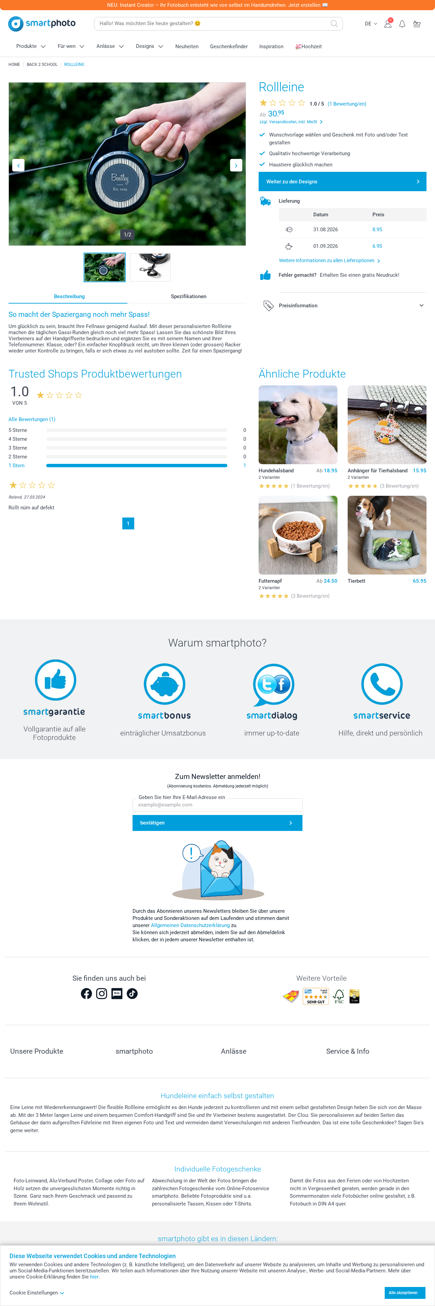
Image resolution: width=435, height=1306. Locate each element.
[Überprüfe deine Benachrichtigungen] (402, 23)
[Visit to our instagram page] (101, 993)
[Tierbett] (387, 535)
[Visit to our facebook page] (86, 993)
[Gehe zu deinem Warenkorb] (417, 23)
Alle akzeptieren (403, 1292)
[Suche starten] (334, 23)
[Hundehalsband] (298, 424)
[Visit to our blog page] (117, 993)
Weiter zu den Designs (291, 182)
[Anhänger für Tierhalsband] (387, 424)
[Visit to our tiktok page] (132, 993)
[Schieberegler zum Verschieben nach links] (18, 165)
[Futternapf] (298, 535)
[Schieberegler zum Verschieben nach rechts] (236, 165)
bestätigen (152, 823)
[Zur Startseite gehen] (41, 24)
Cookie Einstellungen (34, 1293)
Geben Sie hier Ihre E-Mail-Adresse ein (182, 797)
